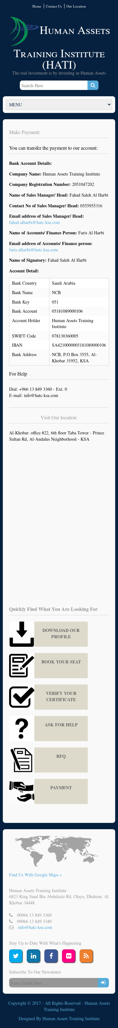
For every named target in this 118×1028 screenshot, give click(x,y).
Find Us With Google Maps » (35, 875)
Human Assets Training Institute (71, 1018)
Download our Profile (61, 633)
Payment (61, 787)
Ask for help (61, 724)
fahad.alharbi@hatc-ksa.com (34, 222)
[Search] (92, 85)
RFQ (61, 756)
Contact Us (54, 6)
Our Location (76, 6)
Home (36, 6)
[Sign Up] (103, 982)
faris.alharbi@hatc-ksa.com (33, 250)
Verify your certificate (61, 696)
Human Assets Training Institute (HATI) (62, 47)
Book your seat (61, 661)
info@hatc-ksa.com (35, 927)
